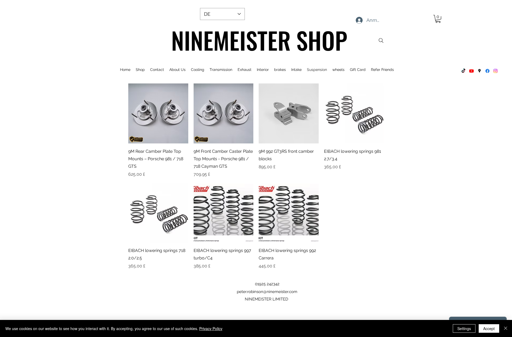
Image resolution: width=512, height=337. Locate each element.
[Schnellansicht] (158, 113)
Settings (464, 328)
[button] (438, 19)
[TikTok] (463, 71)
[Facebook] (487, 71)
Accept (489, 328)
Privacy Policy (210, 328)
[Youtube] (471, 71)
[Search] (381, 40)
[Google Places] (479, 71)
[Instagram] (495, 71)
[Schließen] (505, 328)
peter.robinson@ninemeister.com (267, 291)
